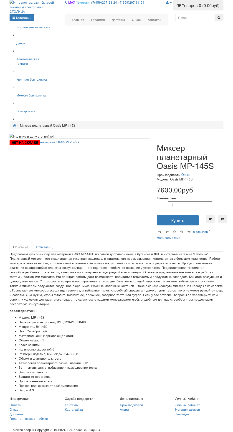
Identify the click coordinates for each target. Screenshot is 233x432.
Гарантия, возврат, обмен (29, 418)
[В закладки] (210, 219)
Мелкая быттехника (31, 95)
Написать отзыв (168, 237)
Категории (23, 17)
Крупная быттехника (31, 79)
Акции (124, 409)
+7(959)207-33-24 (104, 2)
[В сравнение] (222, 219)
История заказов (187, 409)
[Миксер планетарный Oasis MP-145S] (84, 141)
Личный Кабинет (187, 404)
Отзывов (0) (44, 246)
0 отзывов (200, 231)
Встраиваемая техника (33, 27)
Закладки (182, 414)
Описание (20, 246)
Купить (177, 220)
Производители (131, 404)
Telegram (83, 2)
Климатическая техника (27, 61)
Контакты (72, 404)
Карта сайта (74, 409)
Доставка (16, 414)
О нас (14, 409)
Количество (166, 198)
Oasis (185, 174)
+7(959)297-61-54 (131, 2)
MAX (72, 2)
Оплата (15, 404)
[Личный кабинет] (169, 2)
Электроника (25, 111)
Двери (20, 43)
